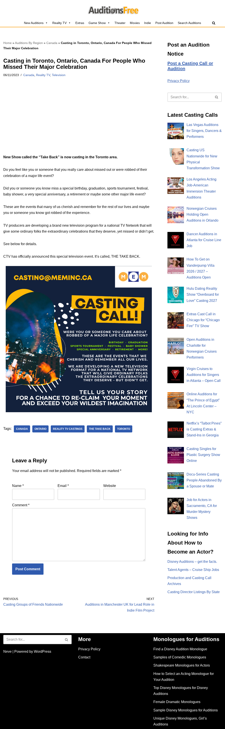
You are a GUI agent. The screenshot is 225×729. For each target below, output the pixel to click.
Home (7, 43)
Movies (135, 23)
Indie (147, 23)
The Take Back (100, 428)
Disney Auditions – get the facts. (192, 561)
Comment (20, 505)
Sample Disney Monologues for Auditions (185, 710)
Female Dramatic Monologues (176, 702)
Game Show (97, 23)
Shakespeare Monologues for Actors (181, 665)
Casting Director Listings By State (193, 592)
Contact (84, 657)
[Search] (213, 23)
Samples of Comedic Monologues (179, 657)
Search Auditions (189, 23)
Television (58, 75)
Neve (7, 651)
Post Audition (164, 23)
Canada (51, 43)
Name (18, 486)
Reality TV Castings (67, 428)
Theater (119, 23)
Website (109, 486)
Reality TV (59, 23)
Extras (79, 23)
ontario (40, 428)
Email (63, 486)
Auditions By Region (29, 43)
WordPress (42, 651)
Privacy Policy (178, 81)
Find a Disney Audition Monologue (180, 649)
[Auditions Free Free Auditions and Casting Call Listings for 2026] (112, 9)
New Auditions (34, 23)
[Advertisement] (78, 121)
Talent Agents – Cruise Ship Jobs (193, 570)
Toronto (123, 428)
